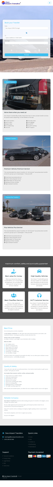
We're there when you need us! (15, 112)
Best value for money (13, 276)
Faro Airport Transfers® (10, 476)
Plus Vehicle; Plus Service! (13, 227)
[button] (26, 33)
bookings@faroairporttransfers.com (14, 437)
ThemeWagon (47, 477)
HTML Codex (39, 477)
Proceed (26, 55)
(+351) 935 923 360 (9, 439)
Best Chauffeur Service (14, 300)
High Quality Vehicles (39, 276)
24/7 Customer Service (39, 300)
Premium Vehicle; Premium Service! (17, 169)
